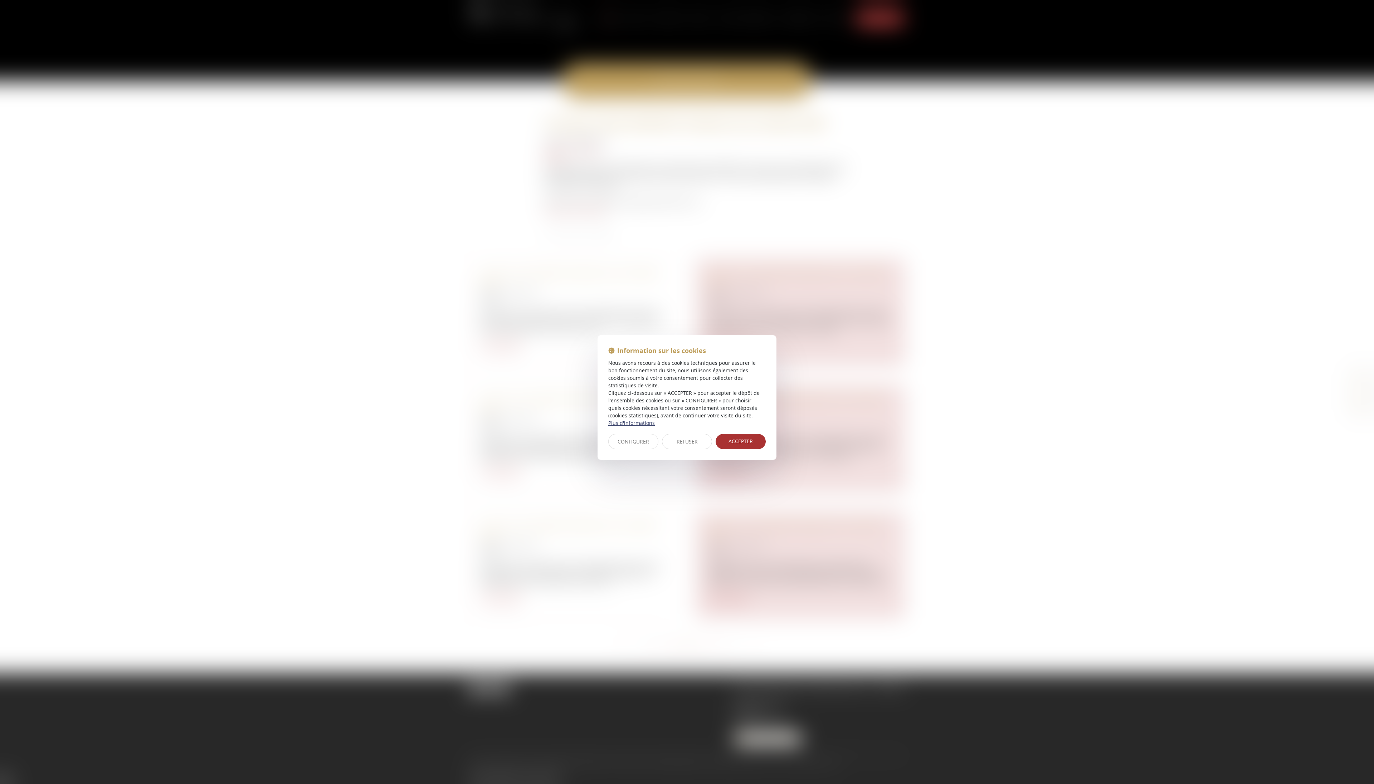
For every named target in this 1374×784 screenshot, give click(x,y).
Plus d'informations (631, 423)
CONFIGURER (633, 441)
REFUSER (687, 441)
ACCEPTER (741, 441)
